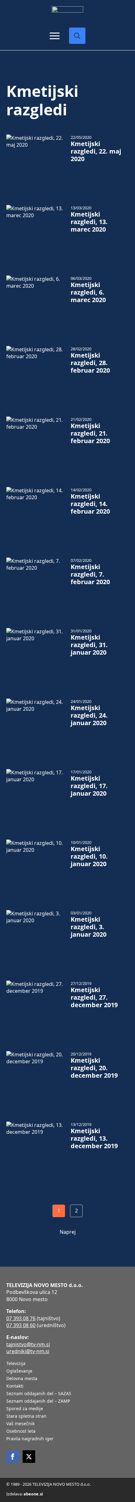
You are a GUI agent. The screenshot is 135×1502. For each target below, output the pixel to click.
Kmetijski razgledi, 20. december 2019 (94, 1068)
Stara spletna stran (26, 1416)
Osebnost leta (20, 1431)
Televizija (15, 1363)
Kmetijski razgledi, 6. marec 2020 (88, 292)
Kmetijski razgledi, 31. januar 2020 (89, 645)
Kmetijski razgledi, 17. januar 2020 (89, 786)
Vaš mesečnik (20, 1423)
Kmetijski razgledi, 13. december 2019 (94, 1138)
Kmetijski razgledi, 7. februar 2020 (90, 574)
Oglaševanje (19, 1371)
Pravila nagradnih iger (30, 1439)
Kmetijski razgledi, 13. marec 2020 (89, 222)
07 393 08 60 (20, 1325)
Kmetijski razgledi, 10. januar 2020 (89, 856)
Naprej (68, 1231)
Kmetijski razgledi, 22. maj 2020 (96, 151)
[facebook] (12, 1456)
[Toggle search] (77, 36)
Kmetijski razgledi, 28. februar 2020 (90, 363)
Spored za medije (24, 1408)
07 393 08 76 (20, 1318)
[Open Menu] (55, 36)
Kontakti (15, 1386)
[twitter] (29, 1456)
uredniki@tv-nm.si (27, 1351)
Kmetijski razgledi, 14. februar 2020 (90, 504)
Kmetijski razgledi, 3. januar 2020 (88, 927)
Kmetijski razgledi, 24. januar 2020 (89, 715)
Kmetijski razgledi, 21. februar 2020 (90, 433)
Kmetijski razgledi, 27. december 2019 (94, 997)
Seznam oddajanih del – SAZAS (38, 1393)
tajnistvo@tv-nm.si (28, 1344)
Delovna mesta (21, 1378)
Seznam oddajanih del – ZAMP (38, 1401)
